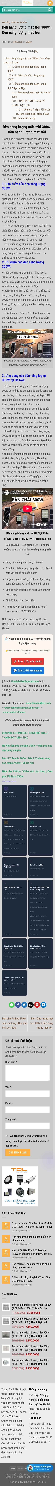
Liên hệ (46, 1474)
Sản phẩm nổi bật (23, 118)
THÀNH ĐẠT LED (38, 1481)
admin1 (28, 42)
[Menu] (4, 4)
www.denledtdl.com (14, 712)
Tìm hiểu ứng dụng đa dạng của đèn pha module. (31, 1238)
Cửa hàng (24, 1474)
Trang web (10, 1119)
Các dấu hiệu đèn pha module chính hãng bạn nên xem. (31, 1265)
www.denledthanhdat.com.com (21, 707)
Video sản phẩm (19, 22)
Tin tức (5, 22)
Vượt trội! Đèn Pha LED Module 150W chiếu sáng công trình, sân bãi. (32, 1252)
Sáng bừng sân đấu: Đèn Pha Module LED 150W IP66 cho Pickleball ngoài (32, 1225)
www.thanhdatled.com (38, 703)
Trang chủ (10, 1474)
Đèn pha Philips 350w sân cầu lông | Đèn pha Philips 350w (14, 1023)
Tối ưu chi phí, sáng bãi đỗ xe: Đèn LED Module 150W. (31, 1279)
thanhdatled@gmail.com (25, 681)
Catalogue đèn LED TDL (37, 1477)
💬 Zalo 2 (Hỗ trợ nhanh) (27, 670)
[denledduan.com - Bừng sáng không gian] (27, 3)
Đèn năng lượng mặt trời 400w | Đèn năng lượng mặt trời (41, 1023)
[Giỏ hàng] (50, 3)
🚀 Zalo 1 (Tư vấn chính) (27, 661)
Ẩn (36, 51)
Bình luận (11, 1062)
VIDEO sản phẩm (14, 1477)
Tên (8, 1087)
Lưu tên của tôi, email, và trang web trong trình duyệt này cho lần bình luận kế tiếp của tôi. (27, 1140)
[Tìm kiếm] (49, 10)
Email (9, 1103)
